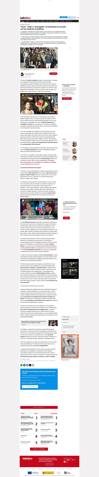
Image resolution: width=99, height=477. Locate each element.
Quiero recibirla (66, 98)
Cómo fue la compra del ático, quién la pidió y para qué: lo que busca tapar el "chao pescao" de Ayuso (27, 423)
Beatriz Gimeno (43, 425)
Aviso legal (55, 468)
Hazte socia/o (49, 464)
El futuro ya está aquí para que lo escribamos (47, 423)
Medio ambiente (49, 21)
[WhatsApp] (64, 460)
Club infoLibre (69, 21)
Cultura (37, 21)
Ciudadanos (29, 360)
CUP (34, 360)
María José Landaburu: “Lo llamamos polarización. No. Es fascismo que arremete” (65, 265)
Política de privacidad (61, 468)
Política (22, 21)
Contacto (28, 468)
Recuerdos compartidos (25, 441)
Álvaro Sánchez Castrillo (25, 425)
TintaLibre (62, 21)
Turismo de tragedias (65, 143)
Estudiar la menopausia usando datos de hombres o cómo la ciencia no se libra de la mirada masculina (47, 417)
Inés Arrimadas (23, 362)
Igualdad (43, 21)
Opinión (27, 21)
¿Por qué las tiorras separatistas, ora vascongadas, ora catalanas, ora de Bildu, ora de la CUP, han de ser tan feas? (38, 162)
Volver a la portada (39, 449)
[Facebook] (66, 460)
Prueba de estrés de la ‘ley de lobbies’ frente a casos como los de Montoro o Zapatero (47, 441)
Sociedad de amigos (48, 468)
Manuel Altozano (24, 419)
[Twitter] (70, 460)
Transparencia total (71, 18)
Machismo (46, 360)
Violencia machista (39, 360)
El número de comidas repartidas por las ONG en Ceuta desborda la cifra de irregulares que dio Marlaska (27, 417)
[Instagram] (74, 460)
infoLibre (22, 431)
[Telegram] (72, 460)
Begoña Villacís (52, 360)
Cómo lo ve (64, 260)
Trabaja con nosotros (40, 468)
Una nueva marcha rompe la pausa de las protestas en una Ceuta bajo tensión (26, 429)
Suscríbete (63, 17)
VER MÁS (75, 277)
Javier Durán (65, 144)
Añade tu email (66, 212)
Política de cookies (69, 468)
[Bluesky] (68, 460)
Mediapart (56, 21)
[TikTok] (67, 462)
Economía (32, 21)
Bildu (25, 360)
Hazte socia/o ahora (30, 386)
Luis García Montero (24, 443)
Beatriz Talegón (24, 196)
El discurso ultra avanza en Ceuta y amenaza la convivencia (47, 436)
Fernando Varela (44, 444)
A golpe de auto (24, 435)
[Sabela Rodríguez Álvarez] (22, 74)
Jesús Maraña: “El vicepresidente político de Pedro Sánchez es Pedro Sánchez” (65, 272)
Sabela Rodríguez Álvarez (30, 73)
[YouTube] (64, 462)
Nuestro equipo (33, 468)
